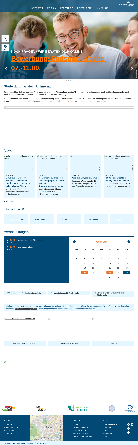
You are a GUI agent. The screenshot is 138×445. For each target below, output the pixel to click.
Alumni (64, 220)
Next (132, 68)
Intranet (75, 424)
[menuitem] (82, 424)
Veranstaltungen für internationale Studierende (110, 294)
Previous (6, 68)
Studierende (40, 220)
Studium (51, 8)
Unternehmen (107, 433)
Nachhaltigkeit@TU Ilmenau (24, 343)
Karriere (118, 220)
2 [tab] (68, 80)
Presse (104, 436)
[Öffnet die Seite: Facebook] (129, 424)
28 (110, 273)
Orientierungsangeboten (80, 101)
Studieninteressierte (16, 220)
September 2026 (128, 241)
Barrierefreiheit (41, 443)
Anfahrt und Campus (80, 433)
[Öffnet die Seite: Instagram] (129, 432)
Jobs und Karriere (79, 430)
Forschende (93, 220)
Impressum (30, 443)
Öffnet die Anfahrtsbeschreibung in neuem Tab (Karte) (45, 417)
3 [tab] (70, 80)
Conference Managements (26, 309)
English (5, 49)
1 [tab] (66, 80)
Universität (36, 8)
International (85, 8)
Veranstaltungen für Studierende (66, 293)
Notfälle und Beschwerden (82, 436)
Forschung (66, 8)
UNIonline (102, 8)
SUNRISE (113, 343)
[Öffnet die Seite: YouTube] (129, 428)
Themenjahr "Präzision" (69, 343)
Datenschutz (21, 443)
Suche (5, 40)
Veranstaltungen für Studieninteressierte (24, 293)
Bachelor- (36, 101)
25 (85, 273)
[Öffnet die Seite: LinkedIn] (132, 424)
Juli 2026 (74, 241)
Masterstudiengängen (55, 101)
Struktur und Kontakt (80, 427)
